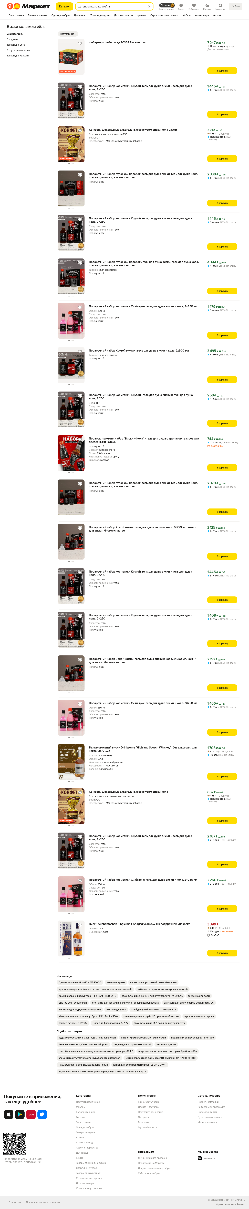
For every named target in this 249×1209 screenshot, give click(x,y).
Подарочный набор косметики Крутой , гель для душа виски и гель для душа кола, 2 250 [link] (141, 396)
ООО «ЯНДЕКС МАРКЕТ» (231, 1200)
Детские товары (85, 1183)
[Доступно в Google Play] (20, 1118)
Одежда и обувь (85, 1127)
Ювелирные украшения (89, 1188)
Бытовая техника (85, 1112)
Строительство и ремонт (90, 1178)
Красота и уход (84, 1142)
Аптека (80, 1137)
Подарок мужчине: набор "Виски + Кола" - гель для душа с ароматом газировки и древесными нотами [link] (144, 440)
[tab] (16, 16)
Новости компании (208, 1102)
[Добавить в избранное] (80, 43)
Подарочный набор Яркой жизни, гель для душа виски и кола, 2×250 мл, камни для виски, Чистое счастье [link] (142, 528)
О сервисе (144, 1117)
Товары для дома (85, 1132)
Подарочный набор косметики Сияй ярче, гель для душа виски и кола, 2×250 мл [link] (143, 306)
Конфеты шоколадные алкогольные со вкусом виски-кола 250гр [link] (133, 129)
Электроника (83, 1122)
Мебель (80, 1107)
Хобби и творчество (87, 1147)
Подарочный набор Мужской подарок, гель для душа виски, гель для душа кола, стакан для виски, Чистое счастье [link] (143, 175)
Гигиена (80, 1117)
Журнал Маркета (147, 1127)
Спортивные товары (87, 1168)
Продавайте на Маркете (151, 1163)
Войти (236, 6)
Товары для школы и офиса (91, 1163)
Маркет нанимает (207, 1122)
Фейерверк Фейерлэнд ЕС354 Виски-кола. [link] (117, 42)
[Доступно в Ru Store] (42, 1118)
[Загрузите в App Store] (8, 1118)
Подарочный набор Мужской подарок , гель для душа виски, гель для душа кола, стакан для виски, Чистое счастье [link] (144, 263)
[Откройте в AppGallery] (31, 1118)
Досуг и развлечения (88, 1102)
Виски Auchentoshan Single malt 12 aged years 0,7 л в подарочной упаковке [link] (139, 924)
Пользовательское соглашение (43, 1202)
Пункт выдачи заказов (210, 1117)
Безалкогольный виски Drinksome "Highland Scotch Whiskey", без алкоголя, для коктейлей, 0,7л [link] (143, 749)
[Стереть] (149, 6)
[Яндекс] (240, 1204)
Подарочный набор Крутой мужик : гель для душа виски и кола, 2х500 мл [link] (139, 350)
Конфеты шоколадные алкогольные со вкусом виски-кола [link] (128, 791)
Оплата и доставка (148, 1107)
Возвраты (143, 1122)
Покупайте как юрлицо (150, 1112)
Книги (79, 1157)
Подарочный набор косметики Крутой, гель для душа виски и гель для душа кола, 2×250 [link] (140, 87)
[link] (80, 982)
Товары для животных (88, 1173)
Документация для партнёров (154, 1168)
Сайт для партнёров (149, 1173)
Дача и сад (82, 1152)
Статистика (15, 1202)
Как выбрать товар (148, 1102)
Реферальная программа (211, 1107)
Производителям (207, 1112)
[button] (68, 34)
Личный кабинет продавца (152, 1158)
